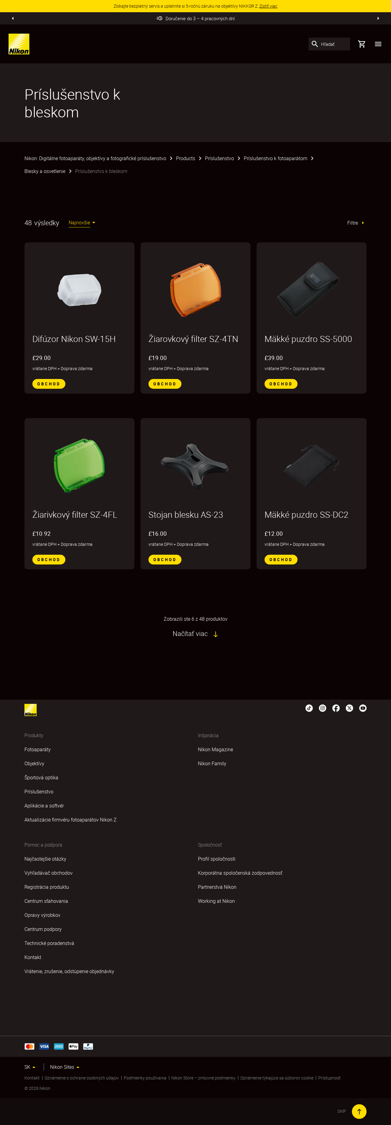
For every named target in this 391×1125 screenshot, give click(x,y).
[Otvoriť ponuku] (378, 44)
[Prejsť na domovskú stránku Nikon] (19, 44)
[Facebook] (336, 707)
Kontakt (32, 1078)
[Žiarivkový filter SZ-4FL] (79, 465)
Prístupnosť (329, 1078)
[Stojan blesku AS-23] (195, 465)
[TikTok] (309, 707)
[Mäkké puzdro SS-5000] (311, 290)
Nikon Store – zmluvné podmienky (203, 1078)
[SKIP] (359, 1111)
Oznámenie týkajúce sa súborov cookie (276, 1078)
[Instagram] (322, 707)
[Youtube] (363, 707)
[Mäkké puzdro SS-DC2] (311, 465)
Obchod (48, 384)
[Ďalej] (378, 18)
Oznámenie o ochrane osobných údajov (82, 1078)
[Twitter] (349, 707)
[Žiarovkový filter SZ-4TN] (195, 290)
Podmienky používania (145, 1078)
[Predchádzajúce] (12, 18)
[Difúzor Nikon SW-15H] (79, 290)
